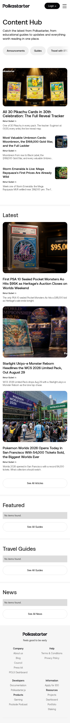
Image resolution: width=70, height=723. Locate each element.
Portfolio (52, 704)
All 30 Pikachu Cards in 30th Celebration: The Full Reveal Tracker (33, 114)
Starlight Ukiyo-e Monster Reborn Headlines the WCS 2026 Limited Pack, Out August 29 (32, 367)
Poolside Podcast (18, 704)
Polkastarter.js (18, 690)
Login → (52, 5)
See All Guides (35, 526)
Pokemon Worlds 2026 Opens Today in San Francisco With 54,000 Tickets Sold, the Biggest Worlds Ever (33, 452)
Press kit (18, 667)
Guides (38, 50)
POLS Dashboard (18, 672)
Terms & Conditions (51, 653)
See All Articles (35, 483)
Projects (52, 694)
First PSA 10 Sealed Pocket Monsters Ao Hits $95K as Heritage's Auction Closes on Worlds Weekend (35, 283)
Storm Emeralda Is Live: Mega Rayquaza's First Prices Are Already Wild (27, 173)
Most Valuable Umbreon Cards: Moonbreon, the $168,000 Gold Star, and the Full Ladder (28, 141)
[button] (64, 6)
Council (18, 662)
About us (18, 653)
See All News (35, 613)
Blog (18, 658)
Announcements (16, 50)
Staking (52, 709)
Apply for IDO (52, 685)
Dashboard (52, 699)
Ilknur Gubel (8, 121)
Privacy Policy (52, 658)
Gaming (18, 699)
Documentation (18, 685)
